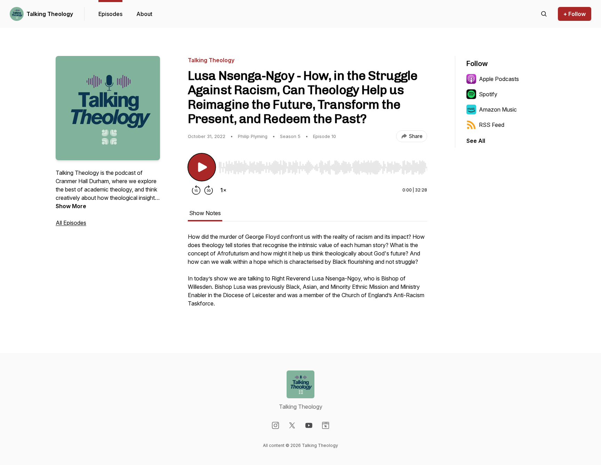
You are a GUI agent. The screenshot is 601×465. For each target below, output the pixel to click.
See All (475, 140)
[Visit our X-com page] (292, 425)
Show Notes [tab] (205, 213)
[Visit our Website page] (325, 425)
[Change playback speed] (223, 190)
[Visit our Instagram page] (275, 425)
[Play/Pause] (202, 167)
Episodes (110, 13)
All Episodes (71, 222)
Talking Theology (49, 13)
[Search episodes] (544, 14)
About (144, 13)
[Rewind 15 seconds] (196, 190)
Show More (71, 206)
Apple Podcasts (499, 78)
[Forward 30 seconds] (209, 190)
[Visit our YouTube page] (308, 425)
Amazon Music (498, 109)
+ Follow (574, 13)
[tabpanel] (307, 273)
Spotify (488, 94)
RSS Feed (491, 124)
